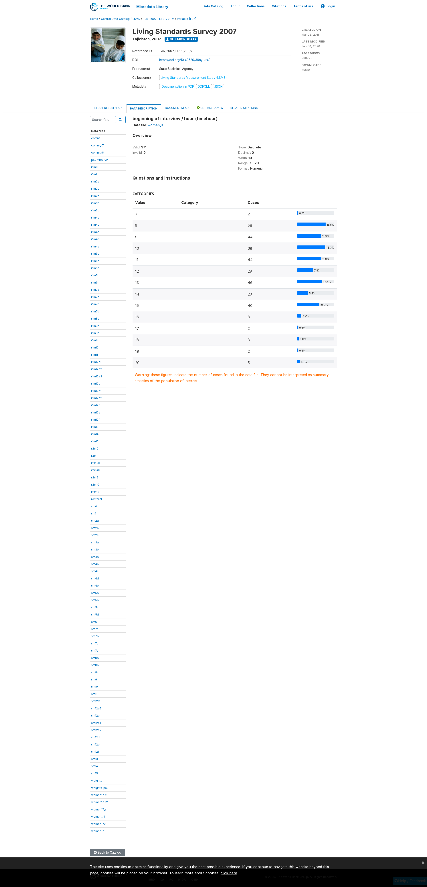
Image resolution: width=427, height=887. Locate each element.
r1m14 (95, 434)
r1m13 (95, 427)
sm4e (95, 585)
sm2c (95, 535)
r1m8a (95, 318)
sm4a (95, 557)
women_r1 (98, 816)
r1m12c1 (96, 391)
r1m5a (95, 253)
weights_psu (100, 788)
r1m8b (95, 326)
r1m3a (95, 203)
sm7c (95, 643)
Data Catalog (213, 6)
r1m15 (95, 441)
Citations (279, 6)
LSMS (136, 18)
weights (96, 780)
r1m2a (95, 181)
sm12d (95, 737)
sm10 (94, 686)
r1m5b (95, 261)
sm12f (95, 751)
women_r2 (98, 824)
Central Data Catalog (115, 18)
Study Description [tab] (108, 107)
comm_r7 (97, 145)
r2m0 (94, 448)
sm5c (95, 607)
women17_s (99, 809)
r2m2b (95, 463)
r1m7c (95, 304)
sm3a (95, 542)
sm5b (95, 600)
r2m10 (95, 484)
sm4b (95, 564)
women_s (97, 831)
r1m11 (94, 354)
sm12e (95, 744)
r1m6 (94, 282)
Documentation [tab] (177, 107)
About (235, 6)
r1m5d (95, 275)
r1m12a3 (96, 376)
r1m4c (95, 232)
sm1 (93, 513)
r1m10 (95, 347)
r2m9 (94, 477)
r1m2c (95, 196)
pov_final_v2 (99, 160)
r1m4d (95, 239)
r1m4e (95, 246)
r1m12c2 (96, 398)
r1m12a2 (96, 369)
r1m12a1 (96, 362)
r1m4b (95, 224)
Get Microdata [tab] (211, 107)
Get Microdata (183, 39)
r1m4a (95, 217)
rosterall (97, 499)
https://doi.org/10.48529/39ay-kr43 (184, 60)
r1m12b (95, 383)
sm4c (95, 571)
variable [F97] (186, 18)
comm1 (96, 138)
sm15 (94, 773)
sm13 (94, 759)
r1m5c (95, 268)
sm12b (95, 715)
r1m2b (95, 188)
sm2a (95, 520)
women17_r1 (99, 795)
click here (229, 873)
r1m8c (95, 333)
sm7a (95, 629)
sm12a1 (96, 701)
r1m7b (95, 297)
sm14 (94, 766)
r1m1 (94, 174)
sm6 (94, 622)
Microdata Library (152, 6)
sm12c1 (96, 723)
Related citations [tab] (244, 107)
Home (94, 18)
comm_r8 (97, 152)
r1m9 (94, 340)
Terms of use (303, 6)
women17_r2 (99, 802)
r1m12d (95, 405)
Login (330, 6)
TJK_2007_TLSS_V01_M (158, 18)
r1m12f (95, 419)
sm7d (95, 650)
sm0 (94, 506)
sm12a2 (96, 708)
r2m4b (95, 470)
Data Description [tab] (143, 108)
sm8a (95, 658)
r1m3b (95, 210)
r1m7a (95, 289)
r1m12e (95, 412)
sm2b (95, 528)
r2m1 (94, 455)
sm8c (95, 672)
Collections (256, 6)
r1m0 (94, 167)
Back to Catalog (109, 852)
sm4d (95, 578)
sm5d (95, 614)
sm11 (94, 694)
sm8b (95, 665)
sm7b (95, 636)
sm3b (95, 549)
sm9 (94, 679)
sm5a (95, 593)
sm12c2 (96, 730)
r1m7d (95, 311)
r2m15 (95, 492)
